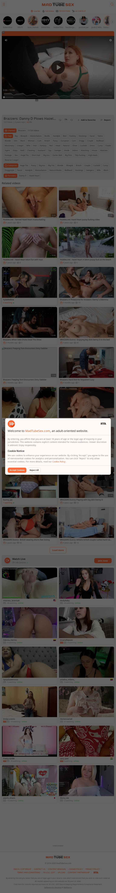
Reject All (34, 470)
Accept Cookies (17, 470)
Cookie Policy (59, 461)
